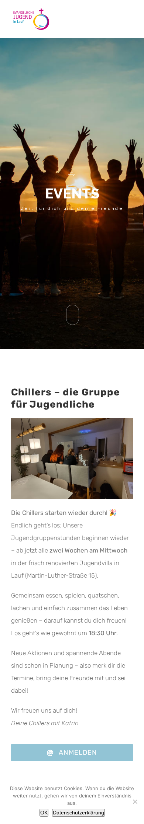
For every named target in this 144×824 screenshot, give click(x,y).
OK (44, 813)
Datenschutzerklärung (78, 813)
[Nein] (134, 801)
